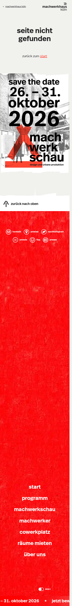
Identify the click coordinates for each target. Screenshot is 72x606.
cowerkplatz (35, 532)
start (43, 56)
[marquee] (34, 601)
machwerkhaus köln (15, 6)
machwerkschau (34, 509)
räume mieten (35, 543)
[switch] (41, 589)
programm (35, 498)
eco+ (48, 589)
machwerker (34, 521)
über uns (35, 554)
